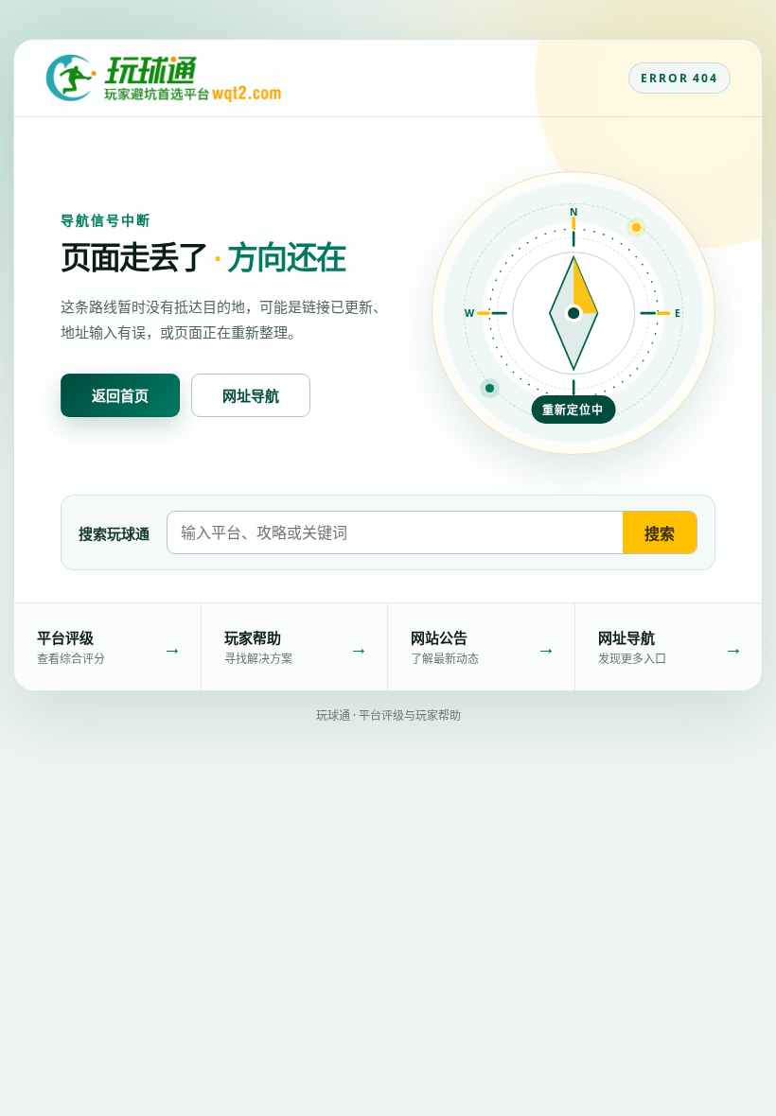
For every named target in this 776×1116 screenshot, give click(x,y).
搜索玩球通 (114, 533)
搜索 (659, 533)
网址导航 (250, 395)
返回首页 (120, 395)
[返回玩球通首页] (163, 78)
